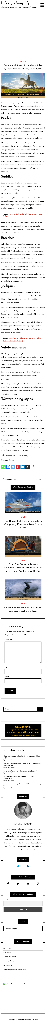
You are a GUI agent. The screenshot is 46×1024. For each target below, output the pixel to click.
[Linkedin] (22, 465)
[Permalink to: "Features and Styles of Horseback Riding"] (23, 85)
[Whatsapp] (3, 465)
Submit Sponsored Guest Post (14, 970)
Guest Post (7, 965)
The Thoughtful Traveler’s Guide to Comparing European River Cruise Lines (23, 524)
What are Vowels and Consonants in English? (20, 771)
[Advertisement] (23, 34)
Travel (23, 61)
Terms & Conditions (10, 957)
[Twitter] (13, 465)
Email (7, 677)
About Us (7, 948)
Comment (9, 640)
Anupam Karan (12, 69)
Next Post (37, 479)
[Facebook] (8, 465)
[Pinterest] (18, 465)
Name (7, 667)
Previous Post (10, 479)
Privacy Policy (8, 961)
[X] (27, 465)
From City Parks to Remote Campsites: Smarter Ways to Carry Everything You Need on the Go (23, 567)
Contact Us (7, 952)
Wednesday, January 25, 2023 (31, 69)
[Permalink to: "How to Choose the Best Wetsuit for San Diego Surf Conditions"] (23, 589)
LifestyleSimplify (15, 3)
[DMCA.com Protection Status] (22, 998)
